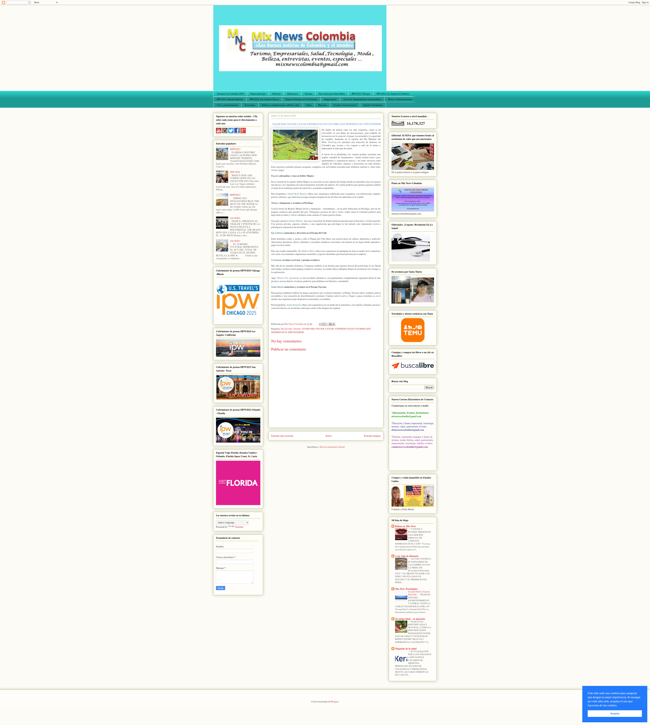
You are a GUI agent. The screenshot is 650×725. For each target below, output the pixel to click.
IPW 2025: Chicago (361, 93)
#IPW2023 (235, 149)
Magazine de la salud (406, 648)
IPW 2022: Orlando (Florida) (230, 99)
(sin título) (235, 217)
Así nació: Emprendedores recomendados (362, 99)
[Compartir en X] (327, 324)
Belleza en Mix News (405, 526)
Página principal (258, 93)
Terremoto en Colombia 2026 (230, 93)
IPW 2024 (235, 172)
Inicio (329, 435)
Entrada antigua (372, 435)
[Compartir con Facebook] (330, 324)
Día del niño (286, 328)
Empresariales (330, 99)
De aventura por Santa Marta (332, 93)
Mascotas (322, 104)
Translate (239, 526)
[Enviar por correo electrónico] (320, 324)
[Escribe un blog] (324, 324)
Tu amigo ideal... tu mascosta (410, 619)
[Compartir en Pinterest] (333, 324)
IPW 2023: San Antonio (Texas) (264, 99)
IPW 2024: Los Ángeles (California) (393, 93)
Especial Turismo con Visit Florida (301, 99)
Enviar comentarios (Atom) (332, 446)
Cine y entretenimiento (227, 104)
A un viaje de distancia (406, 556)
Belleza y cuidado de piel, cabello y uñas (280, 104)
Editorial (276, 93)
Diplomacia (292, 93)
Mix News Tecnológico (406, 589)
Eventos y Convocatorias (345, 104)
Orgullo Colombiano (373, 104)
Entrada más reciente (282, 435)
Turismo (308, 93)
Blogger (334, 701)
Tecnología (250, 104)
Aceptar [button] (614, 713)
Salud (308, 104)
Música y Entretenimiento (400, 99)
